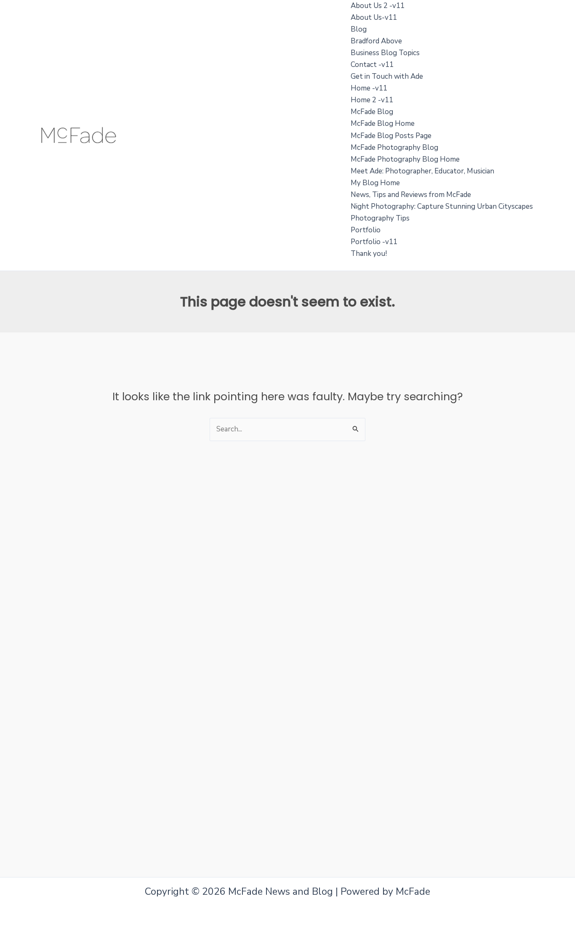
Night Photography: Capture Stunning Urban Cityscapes (442, 206)
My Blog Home (375, 183)
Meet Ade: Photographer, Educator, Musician (422, 171)
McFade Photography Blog (394, 147)
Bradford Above (376, 41)
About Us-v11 (374, 17)
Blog (359, 29)
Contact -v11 (372, 64)
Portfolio (366, 230)
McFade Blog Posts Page (391, 136)
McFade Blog (372, 112)
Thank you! (369, 253)
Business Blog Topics (385, 53)
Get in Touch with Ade (387, 76)
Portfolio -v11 (374, 242)
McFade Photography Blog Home (405, 159)
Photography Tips (380, 218)
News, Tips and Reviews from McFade (411, 194)
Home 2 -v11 (372, 100)
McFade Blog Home (383, 123)
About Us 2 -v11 (378, 6)
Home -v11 (369, 88)
